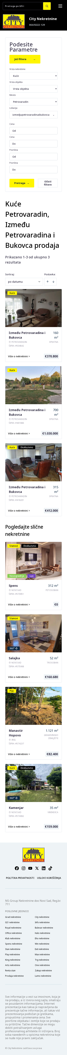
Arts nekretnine (12, 965)
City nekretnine (42, 917)
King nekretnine (12, 960)
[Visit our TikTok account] (50, 868)
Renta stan (10, 970)
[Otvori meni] (60, 6)
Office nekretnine (13, 933)
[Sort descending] (53, 282)
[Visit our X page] (37, 868)
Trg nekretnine (42, 960)
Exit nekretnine (42, 949)
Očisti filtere (48, 183)
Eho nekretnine (42, 938)
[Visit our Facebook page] (17, 868)
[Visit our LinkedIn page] (44, 868)
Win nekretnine (42, 943)
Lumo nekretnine (43, 976)
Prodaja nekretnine (14, 976)
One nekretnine (42, 965)
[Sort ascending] (47, 282)
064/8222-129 (37, 24)
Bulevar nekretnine (44, 927)
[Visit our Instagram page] (23, 868)
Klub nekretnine (12, 938)
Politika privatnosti (20, 877)
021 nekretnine (12, 922)
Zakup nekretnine (43, 970)
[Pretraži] (47, 6)
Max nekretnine (42, 954)
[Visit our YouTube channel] (30, 868)
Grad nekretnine (13, 917)
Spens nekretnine (13, 943)
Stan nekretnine (12, 949)
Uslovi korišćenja (49, 877)
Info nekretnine (42, 922)
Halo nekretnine (42, 933)
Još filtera (25, 59)
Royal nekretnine (13, 927)
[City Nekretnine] (14, 21)
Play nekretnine (12, 954)
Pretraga (21, 183)
